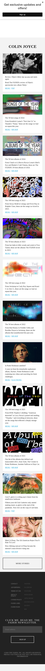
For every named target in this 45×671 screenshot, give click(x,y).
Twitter (27, 584)
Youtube (27, 591)
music (7, 88)
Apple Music (28, 598)
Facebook (28, 587)
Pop (13, 88)
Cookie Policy (16, 600)
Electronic (17, 380)
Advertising (15, 587)
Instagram (28, 594)
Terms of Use (16, 591)
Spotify (27, 605)
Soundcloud (29, 602)
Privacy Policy (14, 595)
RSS (25, 609)
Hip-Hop (15, 129)
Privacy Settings (11, 654)
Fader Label (15, 603)
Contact (14, 584)
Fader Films (15, 607)
